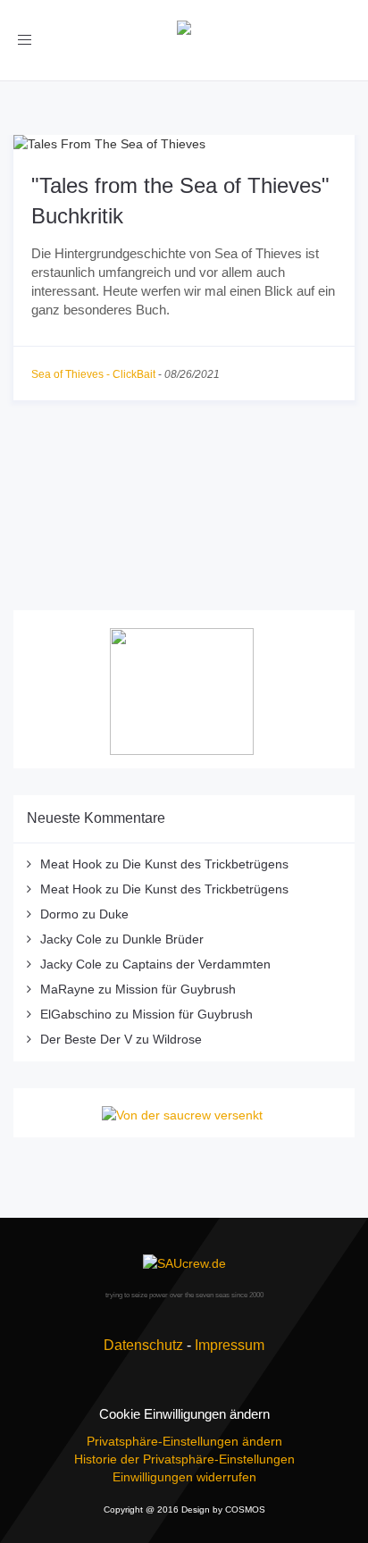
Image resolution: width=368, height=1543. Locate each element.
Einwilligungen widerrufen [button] (184, 1477)
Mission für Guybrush (175, 989)
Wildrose (177, 1039)
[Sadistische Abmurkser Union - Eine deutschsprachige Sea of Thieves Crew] (184, 1263)
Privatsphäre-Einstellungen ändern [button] (184, 1441)
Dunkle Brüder (163, 939)
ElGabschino (76, 1014)
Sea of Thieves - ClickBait (93, 374)
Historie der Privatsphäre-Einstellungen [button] (184, 1459)
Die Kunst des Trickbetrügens (205, 864)
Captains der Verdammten (196, 964)
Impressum (229, 1345)
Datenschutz (143, 1345)
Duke (114, 914)
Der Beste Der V (86, 1039)
